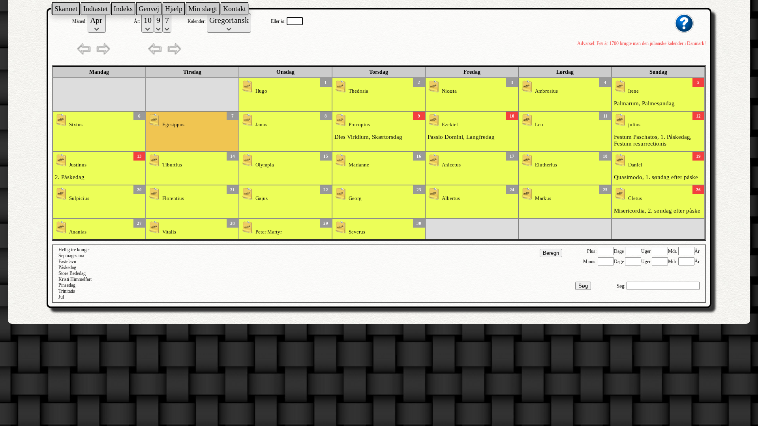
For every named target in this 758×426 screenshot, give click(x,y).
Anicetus (451, 165)
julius (634, 124)
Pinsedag (66, 285)
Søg (583, 286)
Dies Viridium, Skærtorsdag (368, 137)
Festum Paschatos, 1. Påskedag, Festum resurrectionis (653, 140)
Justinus (77, 165)
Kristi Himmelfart (75, 279)
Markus (543, 198)
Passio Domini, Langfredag (461, 137)
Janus (261, 124)
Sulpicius (79, 198)
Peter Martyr (268, 232)
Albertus (451, 198)
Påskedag (67, 267)
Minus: (590, 261)
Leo (539, 124)
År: (137, 21)
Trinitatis (66, 291)
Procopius (359, 124)
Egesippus (173, 124)
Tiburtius (172, 165)
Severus (357, 232)
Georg (355, 198)
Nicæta (449, 91)
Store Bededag (72, 273)
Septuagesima (71, 255)
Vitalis (169, 232)
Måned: (80, 21)
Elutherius (546, 165)
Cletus (635, 198)
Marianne (359, 165)
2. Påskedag (69, 177)
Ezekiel (450, 124)
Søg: (622, 286)
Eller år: (279, 21)
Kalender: (197, 21)
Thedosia (358, 91)
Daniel (635, 165)
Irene (633, 91)
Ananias (77, 232)
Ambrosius (546, 91)
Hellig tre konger (74, 249)
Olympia (264, 165)
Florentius (173, 198)
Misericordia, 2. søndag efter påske (657, 210)
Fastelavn (67, 261)
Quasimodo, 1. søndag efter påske (656, 177)
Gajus (261, 198)
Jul (61, 297)
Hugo (261, 91)
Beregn (551, 253)
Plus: (592, 251)
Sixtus (76, 124)
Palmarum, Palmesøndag (644, 103)
